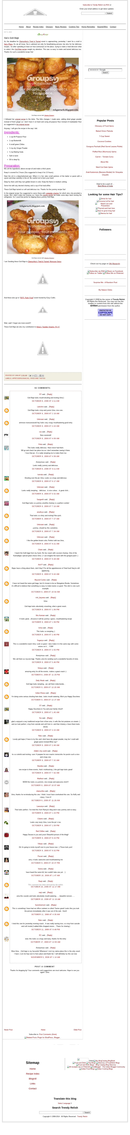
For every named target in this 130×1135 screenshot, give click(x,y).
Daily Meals (40, 680)
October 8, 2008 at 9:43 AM (45, 574)
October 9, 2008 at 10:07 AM (45, 785)
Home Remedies (88, 27)
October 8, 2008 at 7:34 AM (45, 531)
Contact (113, 27)
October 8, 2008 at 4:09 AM (45, 438)
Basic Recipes (61, 27)
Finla (40, 444)
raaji (40, 892)
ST (40, 394)
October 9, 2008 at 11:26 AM (45, 800)
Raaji (40, 881)
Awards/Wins (102, 27)
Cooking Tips (74, 27)
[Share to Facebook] (40, 375)
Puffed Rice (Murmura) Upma (104, 152)
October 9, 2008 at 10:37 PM (45, 863)
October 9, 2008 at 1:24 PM (45, 813)
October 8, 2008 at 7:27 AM (45, 519)
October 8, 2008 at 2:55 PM (45, 650)
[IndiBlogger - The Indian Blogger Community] (107, 1067)
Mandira (40, 766)
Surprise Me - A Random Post (105, 282)
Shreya (40, 668)
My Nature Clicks (105, 290)
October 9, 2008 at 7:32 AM (45, 760)
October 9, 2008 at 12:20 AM (45, 687)
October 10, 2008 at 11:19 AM (45, 899)
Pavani (40, 856)
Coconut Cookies (104, 141)
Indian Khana (40, 693)
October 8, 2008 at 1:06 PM (45, 610)
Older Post (78, 1030)
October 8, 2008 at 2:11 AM (45, 401)
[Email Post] (30, 375)
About (28, 27)
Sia (40, 718)
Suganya (40, 640)
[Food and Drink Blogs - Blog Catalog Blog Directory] (104, 1061)
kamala (40, 474)
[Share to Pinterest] (43, 375)
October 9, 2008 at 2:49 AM (45, 745)
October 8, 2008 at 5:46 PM (45, 662)
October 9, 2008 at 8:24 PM (45, 838)
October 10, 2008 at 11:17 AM (45, 887)
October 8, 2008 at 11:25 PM (45, 675)
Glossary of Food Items (104, 126)
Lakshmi (40, 407)
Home (21, 27)
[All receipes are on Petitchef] (78, 1067)
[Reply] (49, 394)
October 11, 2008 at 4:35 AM (45, 914)
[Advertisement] (105, 47)
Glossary (49, 27)
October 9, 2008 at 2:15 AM (45, 730)
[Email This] (33, 375)
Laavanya (40, 806)
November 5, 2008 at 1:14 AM (45, 957)
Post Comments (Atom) (48, 1034)
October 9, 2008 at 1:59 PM (45, 825)
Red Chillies (40, 831)
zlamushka (40, 791)
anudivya (40, 512)
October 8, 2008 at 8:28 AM (45, 559)
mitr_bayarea (40, 598)
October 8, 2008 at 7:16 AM (45, 506)
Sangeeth (40, 499)
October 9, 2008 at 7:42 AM (45, 773)
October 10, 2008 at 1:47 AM (45, 875)
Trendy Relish (82, 1116)
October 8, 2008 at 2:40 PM (45, 635)
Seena (40, 869)
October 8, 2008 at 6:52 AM (45, 494)
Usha (40, 628)
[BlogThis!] (35, 375)
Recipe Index (38, 27)
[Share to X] (38, 375)
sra (40, 432)
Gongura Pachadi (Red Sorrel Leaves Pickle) (104, 146)
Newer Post (8, 1030)
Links (32, 1083)
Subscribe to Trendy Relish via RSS (96, 5)
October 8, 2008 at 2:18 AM (45, 413)
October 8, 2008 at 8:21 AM (45, 544)
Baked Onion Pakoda (104, 131)
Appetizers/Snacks (20, 378)
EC (40, 935)
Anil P (40, 565)
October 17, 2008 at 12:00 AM (45, 942)
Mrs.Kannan (40, 615)
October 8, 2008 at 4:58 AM (45, 456)
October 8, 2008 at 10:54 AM (45, 592)
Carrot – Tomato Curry (104, 157)
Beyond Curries (40, 580)
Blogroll (32, 1078)
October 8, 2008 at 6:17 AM (45, 481)
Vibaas (40, 844)
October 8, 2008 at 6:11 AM (45, 469)
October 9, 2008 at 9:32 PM (45, 851)
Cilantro (40, 819)
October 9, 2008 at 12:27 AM (45, 700)
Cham (40, 550)
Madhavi (40, 778)
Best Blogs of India (105, 186)
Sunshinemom (40, 905)
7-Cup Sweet (104, 136)
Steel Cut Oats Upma (104, 167)
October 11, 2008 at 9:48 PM (45, 929)
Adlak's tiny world (40, 751)
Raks (40, 736)
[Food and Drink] (79, 1063)
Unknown (40, 419)
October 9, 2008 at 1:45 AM (45, 712)
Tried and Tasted (37, 378)
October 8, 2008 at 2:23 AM (45, 426)
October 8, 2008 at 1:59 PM (45, 622)
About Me (104, 162)
